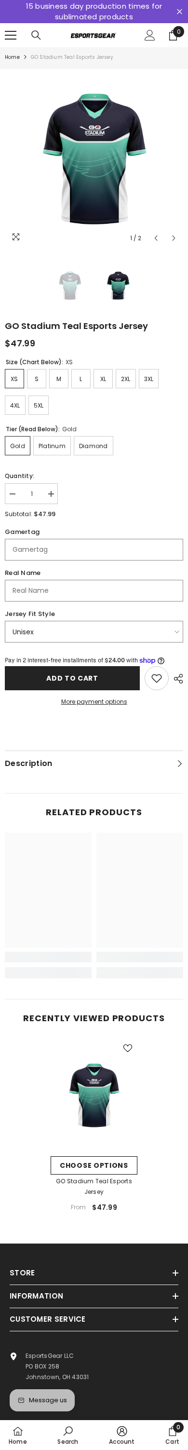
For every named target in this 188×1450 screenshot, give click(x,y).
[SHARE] (176, 678)
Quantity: (19, 476)
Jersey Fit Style (30, 613)
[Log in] (150, 35)
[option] (94, 158)
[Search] (36, 35)
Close (179, 11)
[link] (48, 957)
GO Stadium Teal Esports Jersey (94, 1186)
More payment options (94, 702)
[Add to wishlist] (157, 678)
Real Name (22, 572)
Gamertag (22, 531)
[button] (156, 238)
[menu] (10, 35)
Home (12, 57)
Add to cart (72, 678)
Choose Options (94, 1165)
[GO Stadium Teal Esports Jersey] (94, 1095)
